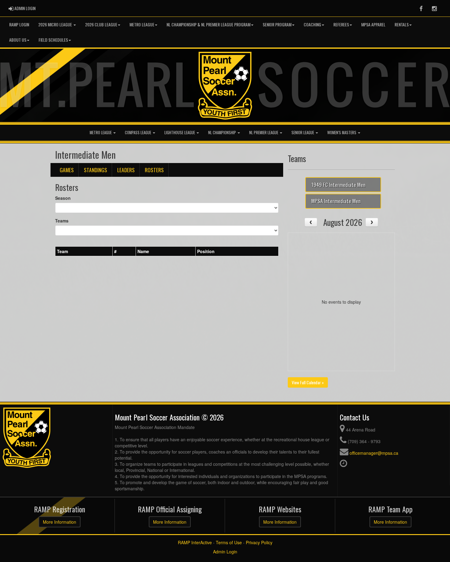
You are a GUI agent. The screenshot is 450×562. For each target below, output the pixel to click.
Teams (62, 221)
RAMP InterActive (195, 542)
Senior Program (277, 24)
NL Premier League (264, 132)
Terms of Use (229, 542)
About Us (17, 39)
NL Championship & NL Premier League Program (208, 24)
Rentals (402, 24)
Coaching (312, 24)
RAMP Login (19, 24)
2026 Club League (101, 24)
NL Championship (222, 132)
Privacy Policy (259, 542)
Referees (341, 24)
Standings (95, 170)
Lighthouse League (180, 132)
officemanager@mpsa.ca (374, 453)
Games (67, 170)
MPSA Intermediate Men (336, 201)
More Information (59, 522)
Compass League (138, 132)
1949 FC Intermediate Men (338, 184)
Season (63, 198)
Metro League (141, 24)
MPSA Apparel (373, 24)
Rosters (154, 170)
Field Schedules (53, 39)
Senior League (303, 132)
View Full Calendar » (308, 382)
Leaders (126, 170)
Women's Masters (342, 132)
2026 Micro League (55, 24)
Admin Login (225, 552)
